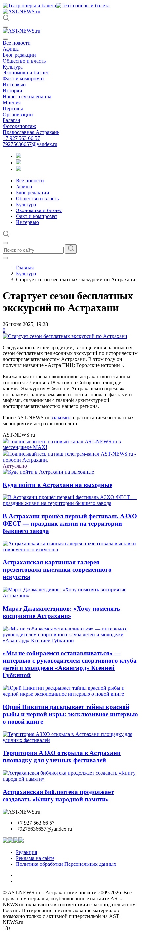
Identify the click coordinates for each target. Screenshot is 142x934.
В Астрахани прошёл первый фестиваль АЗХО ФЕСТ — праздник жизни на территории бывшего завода (70, 523)
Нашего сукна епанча (27, 96)
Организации (18, 114)
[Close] (5, 39)
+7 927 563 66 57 (21, 138)
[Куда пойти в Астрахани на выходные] (48, 472)
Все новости (17, 43)
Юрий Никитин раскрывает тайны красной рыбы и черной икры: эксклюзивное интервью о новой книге (70, 714)
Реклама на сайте (35, 858)
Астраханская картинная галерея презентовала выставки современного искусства (57, 569)
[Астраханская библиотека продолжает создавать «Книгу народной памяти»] (71, 779)
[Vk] (18, 169)
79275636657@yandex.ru (30, 144)
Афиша (11, 49)
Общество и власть (24, 61)
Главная (25, 267)
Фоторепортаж (19, 126)
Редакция (26, 852)
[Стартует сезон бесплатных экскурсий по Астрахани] (65, 336)
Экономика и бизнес (26, 72)
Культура (13, 67)
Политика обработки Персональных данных (66, 864)
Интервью (14, 84)
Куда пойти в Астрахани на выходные (57, 484)
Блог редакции (19, 55)
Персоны (13, 108)
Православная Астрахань (31, 132)
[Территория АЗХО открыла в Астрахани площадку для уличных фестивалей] (71, 740)
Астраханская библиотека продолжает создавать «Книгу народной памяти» (58, 795)
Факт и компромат (23, 78)
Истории (12, 90)
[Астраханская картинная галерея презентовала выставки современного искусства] (71, 549)
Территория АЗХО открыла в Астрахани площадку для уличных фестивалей (62, 756)
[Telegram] (18, 156)
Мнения (12, 102)
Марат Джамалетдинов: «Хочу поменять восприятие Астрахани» (61, 612)
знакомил (61, 417)
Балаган (11, 120)
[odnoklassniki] (18, 162)
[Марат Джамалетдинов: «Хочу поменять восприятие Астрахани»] (71, 595)
